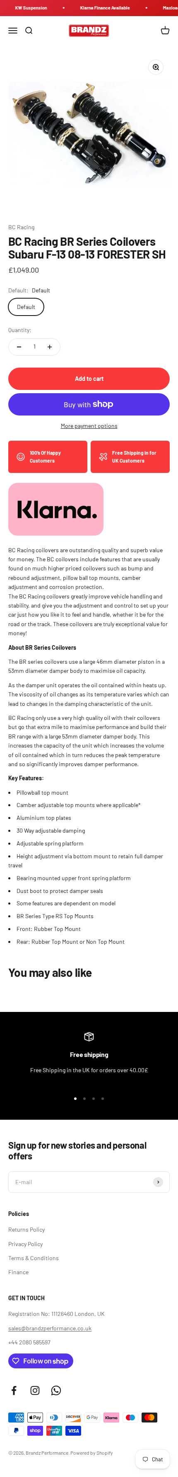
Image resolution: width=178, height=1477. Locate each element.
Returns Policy (26, 1229)
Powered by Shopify (91, 1453)
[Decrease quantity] (19, 347)
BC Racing (21, 226)
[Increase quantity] (49, 347)
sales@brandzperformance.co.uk (49, 1328)
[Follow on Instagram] (35, 1390)
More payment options (89, 425)
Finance (18, 1271)
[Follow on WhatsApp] (56, 1390)
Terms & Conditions (33, 1257)
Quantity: (19, 329)
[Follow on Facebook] (13, 1390)
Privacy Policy (25, 1243)
